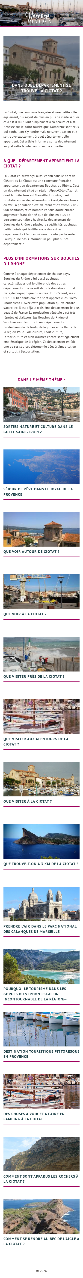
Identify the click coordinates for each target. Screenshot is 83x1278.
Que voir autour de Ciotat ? (31, 551)
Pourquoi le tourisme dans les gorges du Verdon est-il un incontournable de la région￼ (35, 993)
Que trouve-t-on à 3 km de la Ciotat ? (40, 863)
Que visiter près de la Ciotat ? (34, 676)
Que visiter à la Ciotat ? (27, 801)
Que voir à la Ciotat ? (25, 614)
